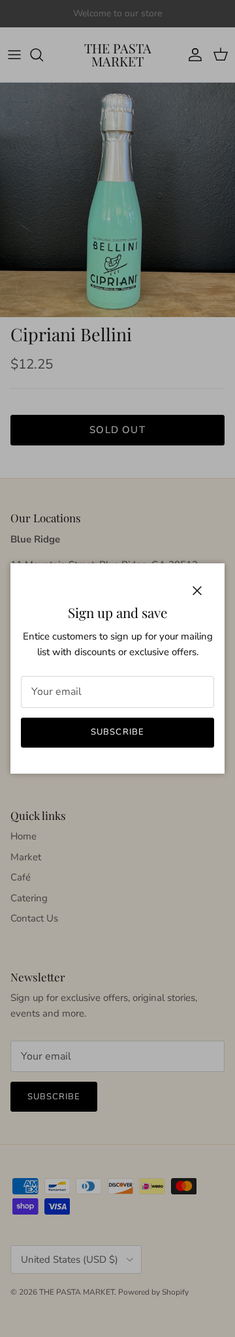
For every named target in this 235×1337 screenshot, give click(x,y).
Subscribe (117, 732)
